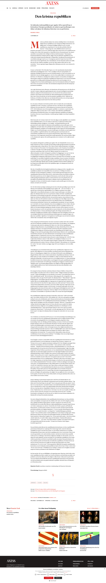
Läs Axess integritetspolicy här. (62, 295)
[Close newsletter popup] (79, 281)
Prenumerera (56, 298)
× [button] (104, 568)
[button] (53, 581)
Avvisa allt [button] (58, 577)
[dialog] (53, 575)
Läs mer (65, 572)
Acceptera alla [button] (48, 577)
